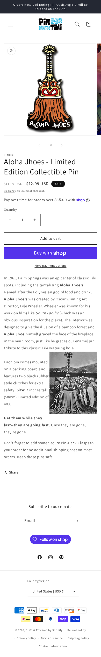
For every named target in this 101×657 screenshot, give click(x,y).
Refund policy (76, 630)
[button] (10, 24)
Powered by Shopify (49, 630)
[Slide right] (62, 145)
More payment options (51, 265)
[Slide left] (39, 145)
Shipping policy (78, 638)
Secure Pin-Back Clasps (69, 442)
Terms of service (52, 638)
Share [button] (14, 472)
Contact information (53, 646)
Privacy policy (26, 638)
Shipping (9, 191)
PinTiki (30, 630)
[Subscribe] (76, 521)
